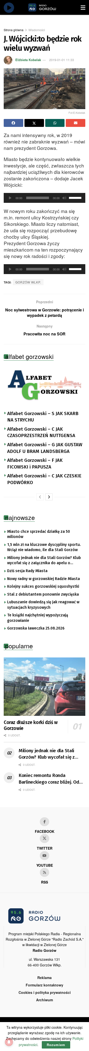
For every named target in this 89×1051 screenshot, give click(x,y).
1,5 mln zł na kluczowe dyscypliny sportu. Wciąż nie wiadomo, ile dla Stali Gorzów (44, 547)
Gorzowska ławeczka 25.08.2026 (36, 628)
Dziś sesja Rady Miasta (27, 571)
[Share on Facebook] (13, 123)
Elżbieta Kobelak (28, 59)
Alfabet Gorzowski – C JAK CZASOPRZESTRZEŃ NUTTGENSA (41, 432)
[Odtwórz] (10, 197)
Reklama (44, 977)
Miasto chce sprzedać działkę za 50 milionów (38, 534)
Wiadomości (36, 30)
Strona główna (13, 30)
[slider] (76, 197)
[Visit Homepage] (47, 7)
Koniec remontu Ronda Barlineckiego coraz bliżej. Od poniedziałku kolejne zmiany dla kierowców (52, 778)
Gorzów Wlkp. (28, 282)
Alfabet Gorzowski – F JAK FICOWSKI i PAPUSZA (35, 463)
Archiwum (44, 999)
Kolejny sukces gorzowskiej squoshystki (43, 586)
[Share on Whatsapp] (55, 123)
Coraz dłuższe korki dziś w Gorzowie (31, 725)
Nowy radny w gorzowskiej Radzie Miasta (43, 579)
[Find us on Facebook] (44, 821)
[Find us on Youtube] (44, 855)
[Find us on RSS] (44, 872)
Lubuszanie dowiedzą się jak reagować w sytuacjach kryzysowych (43, 605)
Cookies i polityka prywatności (45, 992)
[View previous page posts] (40, 496)
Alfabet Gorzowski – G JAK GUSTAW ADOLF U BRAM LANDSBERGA (44, 448)
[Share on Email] (75, 123)
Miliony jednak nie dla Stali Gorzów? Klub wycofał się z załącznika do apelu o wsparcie (44, 561)
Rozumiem (56, 1044)
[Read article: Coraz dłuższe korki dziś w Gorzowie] (44, 686)
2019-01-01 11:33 (61, 59)
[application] (44, 198)
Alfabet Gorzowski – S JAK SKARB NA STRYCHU (42, 417)
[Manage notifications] (9, 1042)
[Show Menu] (83, 7)
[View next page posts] (49, 496)
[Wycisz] (64, 197)
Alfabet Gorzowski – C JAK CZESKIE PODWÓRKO (44, 479)
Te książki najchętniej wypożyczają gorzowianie (37, 618)
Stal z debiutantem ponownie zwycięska (43, 594)
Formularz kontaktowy (44, 984)
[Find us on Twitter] (44, 838)
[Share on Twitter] (34, 123)
